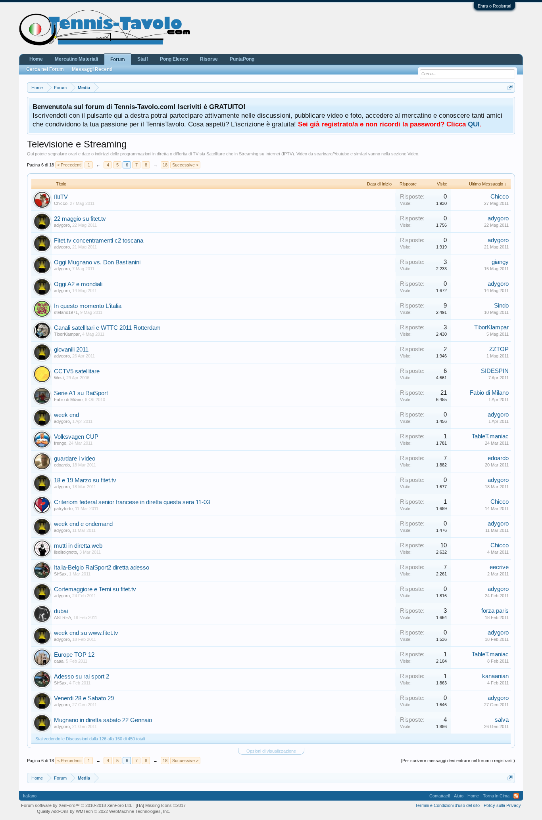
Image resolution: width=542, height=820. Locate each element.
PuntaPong (242, 59)
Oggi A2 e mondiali (78, 284)
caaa (58, 661)
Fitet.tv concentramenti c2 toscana (98, 240)
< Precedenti (69, 164)
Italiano (30, 795)
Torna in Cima (496, 795)
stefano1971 (66, 312)
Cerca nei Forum (45, 69)
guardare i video (74, 458)
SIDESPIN (495, 371)
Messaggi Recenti (92, 69)
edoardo (62, 465)
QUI (474, 124)
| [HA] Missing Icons (159, 805)
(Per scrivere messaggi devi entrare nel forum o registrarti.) (458, 760)
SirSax (60, 574)
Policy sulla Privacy (502, 805)
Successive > (185, 164)
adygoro (62, 225)
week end (66, 415)
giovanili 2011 (71, 349)
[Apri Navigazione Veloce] (510, 87)
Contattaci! (439, 795)
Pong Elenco (174, 59)
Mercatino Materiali (76, 59)
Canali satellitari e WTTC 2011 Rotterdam (107, 328)
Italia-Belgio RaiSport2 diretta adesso (101, 567)
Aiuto (458, 795)
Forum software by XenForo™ (76, 805)
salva (502, 720)
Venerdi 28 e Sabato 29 (84, 698)
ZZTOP (499, 349)
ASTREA (62, 617)
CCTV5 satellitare (77, 371)
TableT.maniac (490, 436)
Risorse (209, 59)
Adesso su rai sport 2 (81, 676)
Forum (117, 59)
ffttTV (61, 197)
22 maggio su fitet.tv (80, 219)
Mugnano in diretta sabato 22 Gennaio (103, 720)
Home (36, 59)
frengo (60, 443)
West (59, 377)
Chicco (60, 203)
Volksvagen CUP (76, 437)
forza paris (495, 611)
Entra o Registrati (494, 6)
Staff (142, 59)
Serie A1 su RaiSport (81, 393)
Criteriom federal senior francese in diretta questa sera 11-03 (132, 502)
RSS (516, 796)
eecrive (499, 567)
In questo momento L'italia (87, 306)
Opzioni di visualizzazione (271, 751)
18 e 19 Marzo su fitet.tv (85, 480)
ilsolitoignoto (65, 552)
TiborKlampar (67, 334)
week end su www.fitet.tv (86, 633)
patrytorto (63, 508)
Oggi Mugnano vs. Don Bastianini (97, 262)
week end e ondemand (83, 524)
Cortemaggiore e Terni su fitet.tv (95, 589)
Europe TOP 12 (74, 655)
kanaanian (495, 676)
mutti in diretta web (78, 546)
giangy (500, 262)
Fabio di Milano (68, 399)
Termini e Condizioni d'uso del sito (447, 805)
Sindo (501, 305)
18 (165, 164)
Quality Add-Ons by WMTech (103, 811)
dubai (61, 611)
